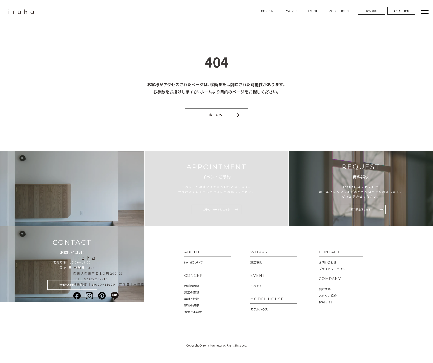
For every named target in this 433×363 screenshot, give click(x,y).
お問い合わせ (327, 262)
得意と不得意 (193, 312)
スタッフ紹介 (327, 295)
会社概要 (325, 289)
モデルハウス (259, 309)
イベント (256, 286)
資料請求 (371, 11)
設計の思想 (191, 286)
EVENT (312, 11)
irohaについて (193, 262)
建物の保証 (191, 305)
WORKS (291, 11)
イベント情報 (401, 11)
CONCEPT (268, 11)
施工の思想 (191, 292)
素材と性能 (191, 299)
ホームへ (215, 114)
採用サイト (326, 302)
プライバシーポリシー (333, 269)
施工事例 (256, 262)
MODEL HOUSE (339, 11)
